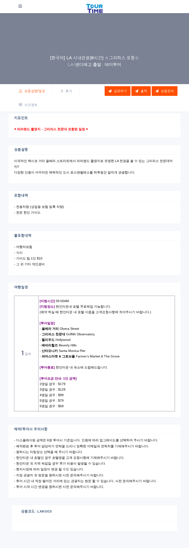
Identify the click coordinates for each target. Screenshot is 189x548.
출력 (144, 91)
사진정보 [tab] (30, 105)
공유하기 (120, 91)
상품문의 (167, 91)
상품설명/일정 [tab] (34, 91)
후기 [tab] (68, 91)
